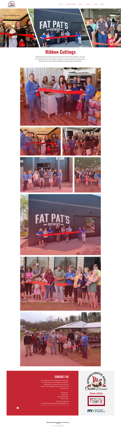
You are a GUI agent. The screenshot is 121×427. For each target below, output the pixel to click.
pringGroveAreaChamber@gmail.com (57, 403)
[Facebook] (18, 408)
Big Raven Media (61, 425)
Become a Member (96, 393)
